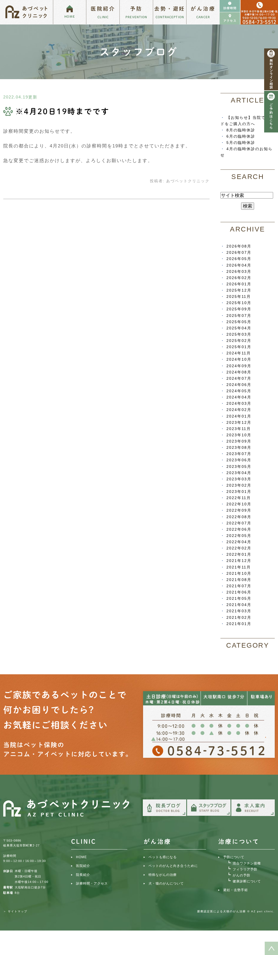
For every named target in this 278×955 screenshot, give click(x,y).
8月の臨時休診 (240, 130)
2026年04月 (238, 265)
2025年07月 (238, 315)
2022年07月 (238, 523)
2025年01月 (238, 347)
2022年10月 (238, 504)
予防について (233, 857)
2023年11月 (238, 428)
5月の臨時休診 (240, 142)
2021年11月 (238, 567)
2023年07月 (238, 454)
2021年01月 (238, 624)
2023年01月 (238, 491)
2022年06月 (238, 529)
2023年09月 (238, 441)
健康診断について (247, 881)
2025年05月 (238, 322)
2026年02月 (238, 278)
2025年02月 (238, 340)
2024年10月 (238, 359)
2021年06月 (238, 592)
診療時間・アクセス (92, 883)
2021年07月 (238, 586)
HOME (81, 857)
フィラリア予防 (245, 869)
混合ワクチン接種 (247, 863)
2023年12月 (238, 422)
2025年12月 (238, 290)
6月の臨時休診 (240, 136)
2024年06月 (238, 384)
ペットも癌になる (163, 857)
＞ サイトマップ (15, 911)
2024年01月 (238, 416)
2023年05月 (238, 466)
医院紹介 (83, 866)
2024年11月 (238, 353)
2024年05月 (238, 391)
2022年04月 (238, 542)
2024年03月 (238, 403)
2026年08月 (238, 246)
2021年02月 (238, 617)
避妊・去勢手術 (235, 890)
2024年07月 (238, 378)
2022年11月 (238, 498)
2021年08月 (238, 579)
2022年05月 (238, 535)
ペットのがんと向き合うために (173, 866)
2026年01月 (238, 284)
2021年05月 (238, 598)
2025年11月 (238, 296)
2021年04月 (238, 604)
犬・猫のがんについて (166, 883)
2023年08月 (238, 447)
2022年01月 (238, 554)
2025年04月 (238, 328)
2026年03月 (238, 271)
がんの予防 (241, 875)
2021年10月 (238, 573)
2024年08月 (238, 372)
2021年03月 (238, 611)
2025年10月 (238, 303)
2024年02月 (238, 409)
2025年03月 (238, 334)
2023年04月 (238, 473)
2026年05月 (238, 258)
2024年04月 (238, 397)
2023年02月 (238, 485)
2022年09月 (238, 510)
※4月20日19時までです (62, 111)
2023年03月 (238, 479)
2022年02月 (238, 548)
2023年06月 (238, 460)
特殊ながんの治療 (163, 875)
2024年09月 (238, 366)
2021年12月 (238, 560)
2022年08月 (238, 517)
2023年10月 (238, 435)
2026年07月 (238, 252)
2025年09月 (238, 309)
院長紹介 (83, 875)
